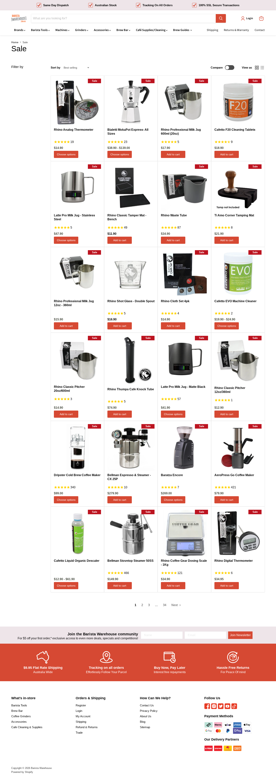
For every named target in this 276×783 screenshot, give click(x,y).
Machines (61, 30)
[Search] (221, 18)
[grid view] (256, 67)
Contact (260, 30)
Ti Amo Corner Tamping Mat (234, 215)
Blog (142, 721)
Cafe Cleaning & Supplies (26, 727)
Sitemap (145, 727)
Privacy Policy (149, 710)
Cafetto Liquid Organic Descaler (76, 560)
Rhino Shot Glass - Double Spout (131, 301)
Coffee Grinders (21, 716)
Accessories (101, 30)
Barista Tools (39, 30)
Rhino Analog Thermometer (73, 129)
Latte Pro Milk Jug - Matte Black (183, 386)
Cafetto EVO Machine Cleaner (235, 301)
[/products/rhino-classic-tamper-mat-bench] (131, 187)
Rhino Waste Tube (174, 215)
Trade (79, 732)
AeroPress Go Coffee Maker (234, 475)
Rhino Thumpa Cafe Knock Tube (130, 389)
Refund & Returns (87, 727)
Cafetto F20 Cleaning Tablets (234, 129)
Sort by (55, 67)
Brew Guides (181, 30)
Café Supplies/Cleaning (151, 30)
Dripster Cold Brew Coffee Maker (77, 475)
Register (81, 705)
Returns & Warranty (236, 30)
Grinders (81, 30)
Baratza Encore (172, 475)
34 (164, 605)
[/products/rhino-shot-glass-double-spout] (131, 273)
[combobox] (123, 18)
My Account (83, 716)
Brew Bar (122, 30)
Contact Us (147, 705)
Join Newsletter (240, 635)
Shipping (212, 30)
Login (79, 710)
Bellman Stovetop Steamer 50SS (130, 560)
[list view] (262, 67)
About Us (145, 716)
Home (14, 42)
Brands (19, 30)
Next (174, 605)
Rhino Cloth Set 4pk (175, 301)
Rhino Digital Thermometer (233, 560)
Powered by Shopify (22, 772)
